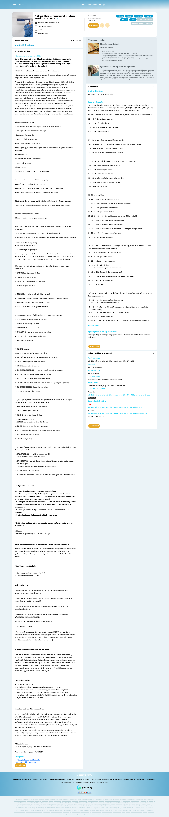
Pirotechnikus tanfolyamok (84, 807)
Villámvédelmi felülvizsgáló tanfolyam (103, 810)
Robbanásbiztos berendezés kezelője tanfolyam (143, 807)
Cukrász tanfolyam (25, 799)
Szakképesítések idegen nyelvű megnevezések (61, 779)
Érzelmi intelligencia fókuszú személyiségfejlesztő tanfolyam (38, 812)
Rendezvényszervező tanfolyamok (126, 807)
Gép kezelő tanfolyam (83, 801)
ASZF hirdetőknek (66, 782)
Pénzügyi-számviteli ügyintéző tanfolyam (63, 807)
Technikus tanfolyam (20, 810)
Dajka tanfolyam (149, 810)
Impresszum (43, 779)
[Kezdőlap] (20, 4)
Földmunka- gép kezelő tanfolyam (55, 801)
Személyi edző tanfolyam (90, 808)
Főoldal (82, 4)
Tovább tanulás (42, 810)
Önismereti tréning (63, 814)
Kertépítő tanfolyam (80, 802)
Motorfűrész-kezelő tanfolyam (102, 805)
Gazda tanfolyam (75, 801)
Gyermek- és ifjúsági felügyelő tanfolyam (96, 801)
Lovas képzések (29, 805)
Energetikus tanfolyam (86, 799)
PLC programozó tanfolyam (95, 807)
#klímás (133, 19)
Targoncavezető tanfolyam (126, 808)
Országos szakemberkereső (29, 807)
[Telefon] (102, 25)
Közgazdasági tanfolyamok (53, 804)
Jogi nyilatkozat (151, 779)
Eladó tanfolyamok (53, 799)
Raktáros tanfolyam (104, 807)
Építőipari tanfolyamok (114, 799)
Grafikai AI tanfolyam (67, 812)
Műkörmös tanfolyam (112, 805)
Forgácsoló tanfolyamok (66, 801)
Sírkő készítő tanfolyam (20, 808)
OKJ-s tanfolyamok (19, 807)
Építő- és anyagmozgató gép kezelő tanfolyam (100, 799)
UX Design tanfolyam (105, 814)
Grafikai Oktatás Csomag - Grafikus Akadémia (80, 812)
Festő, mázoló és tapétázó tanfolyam (34, 801)
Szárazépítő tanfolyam (80, 808)
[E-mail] (107, 25)
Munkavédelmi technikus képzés (124, 805)
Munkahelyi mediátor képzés (136, 812)
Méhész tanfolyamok (80, 805)
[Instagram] (104, 4)
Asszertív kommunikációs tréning (139, 810)
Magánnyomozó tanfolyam (49, 805)
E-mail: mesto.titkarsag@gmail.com (27, 762)
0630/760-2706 (23, 760)
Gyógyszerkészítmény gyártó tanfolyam (138, 801)
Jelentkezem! (93, 25)
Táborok (118, 808)
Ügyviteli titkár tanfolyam (78, 810)
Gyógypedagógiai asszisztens (95, 812)
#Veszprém (149, 16)
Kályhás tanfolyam (40, 802)
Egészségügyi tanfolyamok (44, 799)
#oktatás (120, 16)
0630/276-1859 (35, 760)
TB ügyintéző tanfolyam (147, 808)
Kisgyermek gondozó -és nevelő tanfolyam (127, 802)
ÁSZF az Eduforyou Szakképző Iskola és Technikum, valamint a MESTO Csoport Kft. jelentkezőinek (118, 779)
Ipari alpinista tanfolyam (31, 802)
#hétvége (124, 19)
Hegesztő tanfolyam (151, 801)
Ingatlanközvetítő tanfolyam (20, 802)
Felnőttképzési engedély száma (22, 779)
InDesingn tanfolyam (126, 812)
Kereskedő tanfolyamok (70, 802)
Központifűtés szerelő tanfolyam (84, 804)
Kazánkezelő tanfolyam (49, 802)
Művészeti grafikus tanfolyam (148, 812)
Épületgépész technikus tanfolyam (126, 799)
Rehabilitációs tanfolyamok (114, 807)
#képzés (129, 16)
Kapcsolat (35, 779)
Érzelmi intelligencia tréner (56, 812)
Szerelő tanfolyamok (100, 808)
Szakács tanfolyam (47, 808)
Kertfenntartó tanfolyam (89, 802)
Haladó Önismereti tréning (107, 812)
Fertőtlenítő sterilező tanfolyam (20, 801)
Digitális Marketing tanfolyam (19, 812)
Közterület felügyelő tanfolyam (97, 804)
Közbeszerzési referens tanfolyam (40, 804)
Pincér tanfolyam (75, 807)
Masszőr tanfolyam (71, 805)
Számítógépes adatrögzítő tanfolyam (93, 814)
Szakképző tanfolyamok (56, 808)
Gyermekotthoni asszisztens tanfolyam (112, 801)
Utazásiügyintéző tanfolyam (89, 810)
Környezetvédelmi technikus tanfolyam (25, 804)
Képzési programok (102, 782)
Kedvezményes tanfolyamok (60, 802)
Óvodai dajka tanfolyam (40, 807)
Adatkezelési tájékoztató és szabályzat (84, 782)
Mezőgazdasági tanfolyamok (90, 805)
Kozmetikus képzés (62, 804)
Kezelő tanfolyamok (98, 802)
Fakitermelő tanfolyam (138, 799)
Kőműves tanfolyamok (140, 802)
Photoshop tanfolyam (82, 814)
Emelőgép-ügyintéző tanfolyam (75, 799)
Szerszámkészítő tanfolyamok (110, 808)
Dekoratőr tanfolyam (34, 799)
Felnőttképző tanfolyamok (149, 799)
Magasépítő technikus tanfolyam (61, 805)
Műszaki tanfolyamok (135, 805)
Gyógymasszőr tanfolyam (125, 801)
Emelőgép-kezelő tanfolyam (63, 799)
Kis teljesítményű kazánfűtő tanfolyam (110, 802)
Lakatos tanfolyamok (120, 804)
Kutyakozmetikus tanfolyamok (109, 804)
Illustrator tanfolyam (117, 812)
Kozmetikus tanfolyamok (72, 804)
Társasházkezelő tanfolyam (137, 808)
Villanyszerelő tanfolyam (116, 810)
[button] (48, 42)
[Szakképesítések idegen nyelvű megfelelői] (57, 18)
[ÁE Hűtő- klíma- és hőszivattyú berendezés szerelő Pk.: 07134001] (22, 24)
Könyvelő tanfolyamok (149, 802)
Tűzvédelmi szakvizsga (68, 810)
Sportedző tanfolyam (30, 808)
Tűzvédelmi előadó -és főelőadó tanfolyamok (54, 810)
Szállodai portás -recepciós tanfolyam (68, 808)
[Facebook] (100, 4)
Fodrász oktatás (45, 801)
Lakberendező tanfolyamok (130, 804)
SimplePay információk (82, 779)
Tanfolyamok (92, 4)
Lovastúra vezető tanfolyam (38, 805)
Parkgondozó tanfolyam (49, 807)
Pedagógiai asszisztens (72, 814)
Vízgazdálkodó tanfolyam (126, 810)
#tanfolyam (138, 16)
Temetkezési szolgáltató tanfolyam (31, 810)
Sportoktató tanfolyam (39, 808)
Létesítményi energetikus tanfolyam (143, 804)
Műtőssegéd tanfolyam (144, 805)
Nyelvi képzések (153, 805)
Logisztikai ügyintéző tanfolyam (19, 805)
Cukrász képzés (18, 799)
